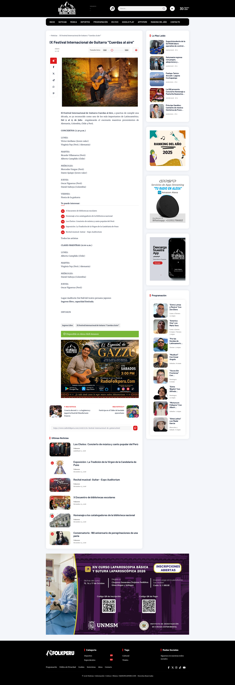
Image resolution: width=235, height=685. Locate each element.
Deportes (98, 655)
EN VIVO (114, 22)
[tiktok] (180, 667)
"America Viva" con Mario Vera (174, 322)
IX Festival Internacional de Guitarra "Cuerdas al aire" (80, 36)
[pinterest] (53, 93)
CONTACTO (175, 22)
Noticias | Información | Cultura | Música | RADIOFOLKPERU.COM (112, 676)
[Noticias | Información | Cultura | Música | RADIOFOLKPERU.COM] (61, 14)
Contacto (108, 667)
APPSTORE (142, 22)
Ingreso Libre (67, 325)
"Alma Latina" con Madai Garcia (175, 420)
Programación (51, 667)
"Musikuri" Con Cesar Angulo (174, 356)
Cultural (125, 656)
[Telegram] (53, 80)
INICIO (52, 22)
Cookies (81, 667)
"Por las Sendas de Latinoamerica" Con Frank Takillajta (176, 341)
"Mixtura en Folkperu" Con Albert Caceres (176, 405)
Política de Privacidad (67, 667)
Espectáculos (98, 660)
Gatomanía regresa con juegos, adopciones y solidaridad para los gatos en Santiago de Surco (175, 59)
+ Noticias (53, 36)
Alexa (100, 667)
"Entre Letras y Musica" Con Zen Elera (175, 306)
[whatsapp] (53, 87)
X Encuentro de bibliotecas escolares (81, 211)
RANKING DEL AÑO (159, 22)
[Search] (164, 8)
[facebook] (53, 67)
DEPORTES (85, 22)
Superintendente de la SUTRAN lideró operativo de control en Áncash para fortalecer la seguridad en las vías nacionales (175, 43)
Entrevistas (91, 667)
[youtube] (184, 667)
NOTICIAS (63, 22)
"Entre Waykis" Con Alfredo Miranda (175, 389)
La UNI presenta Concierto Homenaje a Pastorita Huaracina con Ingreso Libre (175, 91)
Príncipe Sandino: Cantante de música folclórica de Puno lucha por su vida (174, 107)
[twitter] (172, 667)
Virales (125, 660)
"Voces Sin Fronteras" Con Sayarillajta (174, 373)
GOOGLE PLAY (128, 22)
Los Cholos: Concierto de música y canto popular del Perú (90, 221)
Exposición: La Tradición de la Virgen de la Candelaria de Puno (92, 226)
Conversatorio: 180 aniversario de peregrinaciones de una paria (105, 534)
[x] (53, 73)
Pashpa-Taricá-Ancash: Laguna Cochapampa (173, 75)
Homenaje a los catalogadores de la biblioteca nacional (89, 216)
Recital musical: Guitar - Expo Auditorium (84, 232)
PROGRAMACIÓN (101, 22)
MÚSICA (73, 22)
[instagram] (176, 667)
